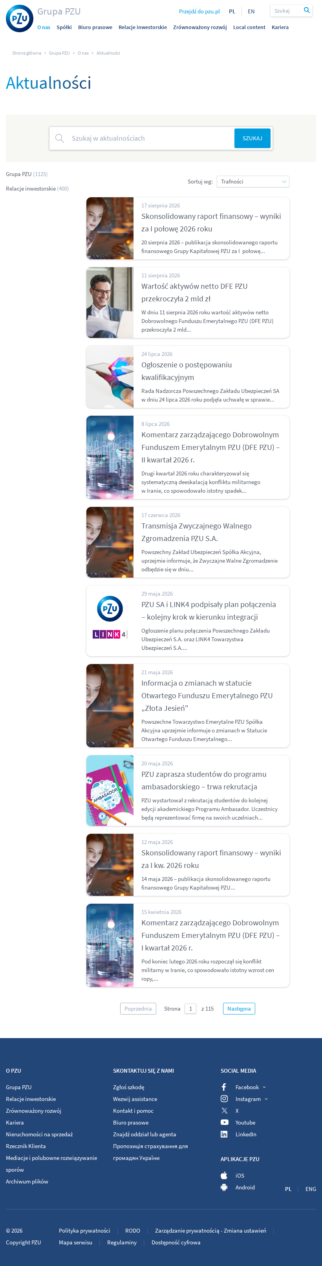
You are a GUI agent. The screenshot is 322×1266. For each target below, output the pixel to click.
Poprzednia (138, 1008)
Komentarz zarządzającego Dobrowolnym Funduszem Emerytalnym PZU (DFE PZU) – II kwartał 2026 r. (210, 446)
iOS (240, 1175)
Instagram (248, 1099)
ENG (311, 1189)
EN (251, 11)
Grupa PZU (59, 11)
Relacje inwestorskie (37, 188)
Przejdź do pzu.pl (199, 11)
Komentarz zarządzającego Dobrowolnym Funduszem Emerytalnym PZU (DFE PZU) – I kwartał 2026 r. (210, 934)
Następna (239, 1008)
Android (245, 1187)
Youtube (245, 1122)
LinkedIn (246, 1134)
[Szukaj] (307, 10)
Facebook (247, 1087)
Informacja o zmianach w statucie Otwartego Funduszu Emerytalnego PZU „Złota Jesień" (207, 695)
